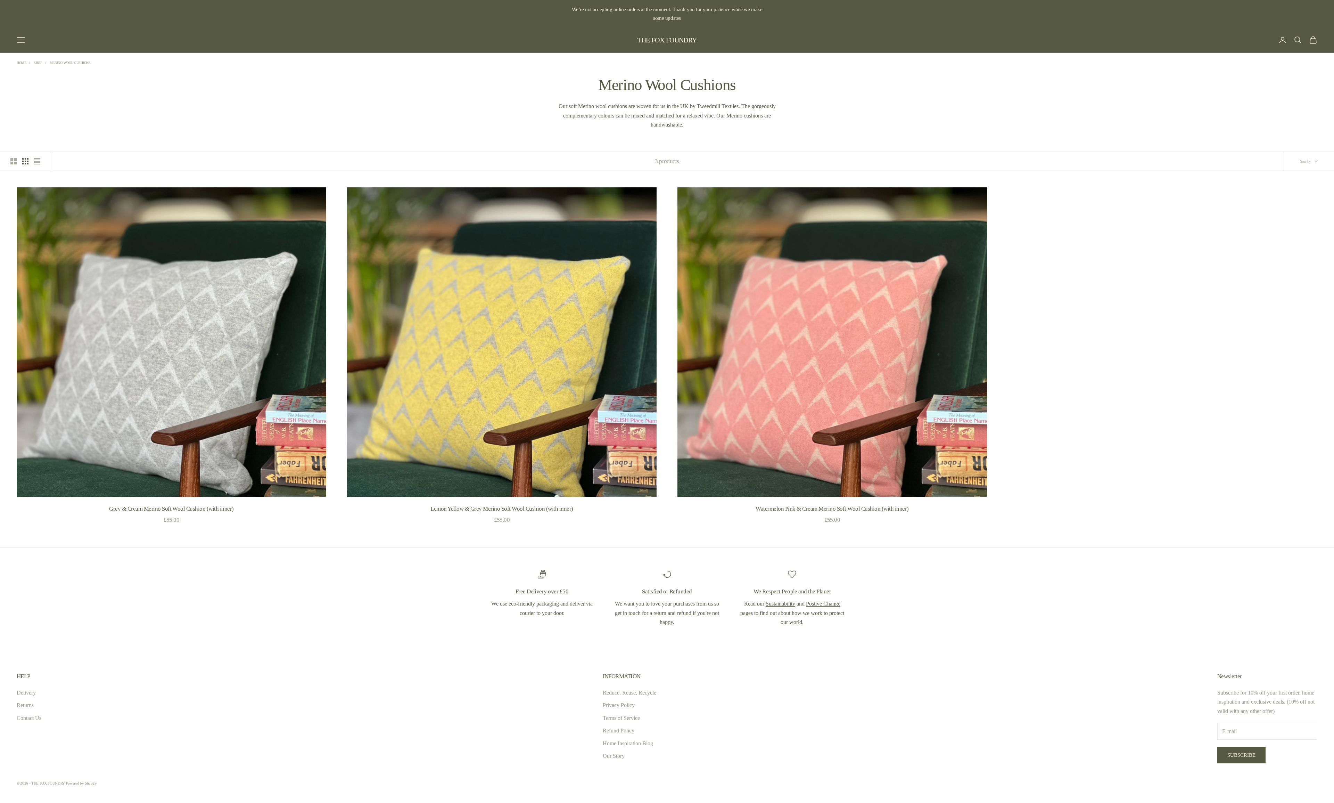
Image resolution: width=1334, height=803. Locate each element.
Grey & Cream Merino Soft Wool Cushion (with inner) (171, 508)
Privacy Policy (619, 705)
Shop (38, 63)
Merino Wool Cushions (70, 63)
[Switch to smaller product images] (25, 161)
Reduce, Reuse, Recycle (629, 693)
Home (21, 63)
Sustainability (780, 604)
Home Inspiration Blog (628, 743)
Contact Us (29, 718)
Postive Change (823, 604)
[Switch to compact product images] (37, 161)
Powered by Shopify (81, 783)
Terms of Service (621, 718)
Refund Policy (618, 730)
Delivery (26, 693)
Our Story (614, 756)
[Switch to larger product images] (13, 161)
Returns (25, 705)
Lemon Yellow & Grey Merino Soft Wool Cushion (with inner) (501, 508)
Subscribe (1241, 755)
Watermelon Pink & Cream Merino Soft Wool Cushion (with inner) (832, 508)
